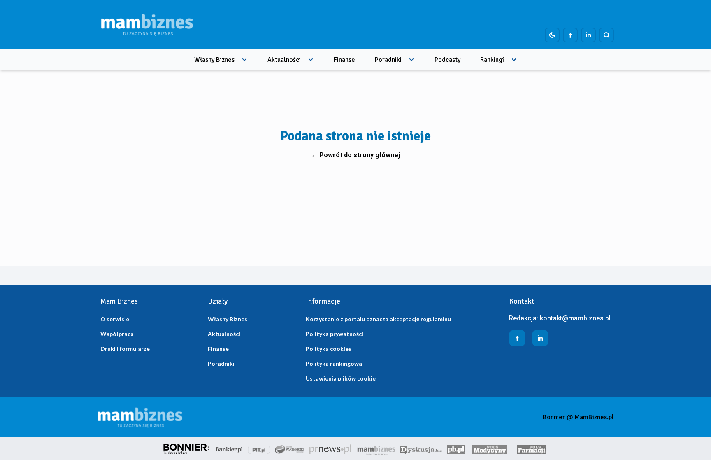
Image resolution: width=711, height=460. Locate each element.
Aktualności (284, 60)
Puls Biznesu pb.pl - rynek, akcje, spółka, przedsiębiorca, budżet (456, 448)
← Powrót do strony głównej (355, 155)
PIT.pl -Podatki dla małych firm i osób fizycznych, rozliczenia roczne (259, 448)
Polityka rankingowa (334, 363)
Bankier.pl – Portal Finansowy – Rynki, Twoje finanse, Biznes (229, 448)
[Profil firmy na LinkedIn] (588, 35)
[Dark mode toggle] (552, 35)
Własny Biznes (214, 60)
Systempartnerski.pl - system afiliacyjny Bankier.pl (289, 448)
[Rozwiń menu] (244, 59)
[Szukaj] (606, 35)
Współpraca (117, 333)
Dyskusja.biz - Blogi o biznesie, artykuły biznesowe (421, 448)
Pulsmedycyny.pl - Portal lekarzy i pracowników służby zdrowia (489, 448)
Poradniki (388, 60)
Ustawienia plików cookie (341, 378)
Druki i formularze (125, 348)
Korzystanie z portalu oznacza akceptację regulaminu (378, 318)
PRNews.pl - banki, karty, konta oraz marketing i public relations (330, 448)
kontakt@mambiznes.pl (575, 318)
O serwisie (114, 318)
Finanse (344, 60)
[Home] (147, 24)
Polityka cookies (328, 348)
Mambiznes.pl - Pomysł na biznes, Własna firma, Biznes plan (376, 448)
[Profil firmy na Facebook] (570, 35)
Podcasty (447, 60)
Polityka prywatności (334, 333)
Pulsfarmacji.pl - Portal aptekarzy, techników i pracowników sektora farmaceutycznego (531, 448)
